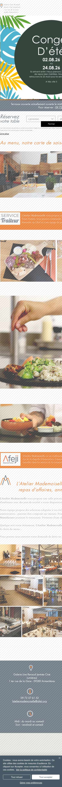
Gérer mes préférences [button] (31, 782)
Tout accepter (45, 777)
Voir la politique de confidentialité (31, 769)
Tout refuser (17, 777)
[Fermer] (57, 759)
